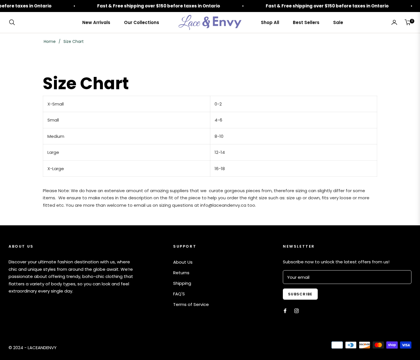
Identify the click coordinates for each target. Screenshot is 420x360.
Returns (181, 273)
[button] (14, 22)
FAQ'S (179, 294)
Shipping (182, 283)
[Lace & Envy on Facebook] (285, 310)
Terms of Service (191, 304)
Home (50, 41)
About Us (183, 262)
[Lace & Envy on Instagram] (296, 310)
